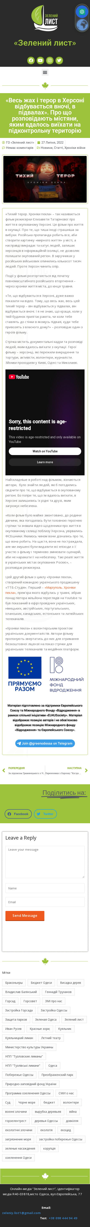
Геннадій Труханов (58, 992)
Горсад (10, 1001)
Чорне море (26, 1102)
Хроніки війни (74, 148)
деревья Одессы (46, 1121)
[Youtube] (40, 60)
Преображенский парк (57, 1075)
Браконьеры (14, 983)
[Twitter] (59, 60)
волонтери (71, 1102)
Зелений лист (74, 1019)
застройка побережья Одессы (60, 1139)
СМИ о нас (66, 1093)
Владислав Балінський (21, 992)
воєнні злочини (16, 1112)
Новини (47, 148)
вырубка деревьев (48, 1112)
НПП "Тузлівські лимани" (22, 1066)
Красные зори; (40, 1029)
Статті (58, 148)
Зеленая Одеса (46, 1019)
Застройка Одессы (54, 1010)
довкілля (72, 1121)
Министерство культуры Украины (29, 1047)
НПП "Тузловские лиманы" (24, 1056)
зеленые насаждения (20, 1148)
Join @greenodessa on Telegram (47, 743)
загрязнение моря (18, 1139)
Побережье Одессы (19, 1075)
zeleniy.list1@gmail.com (21, 1213)
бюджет (49, 1102)
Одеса (52, 1066)
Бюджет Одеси (41, 983)
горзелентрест (15, 1121)
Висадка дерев (70, 983)
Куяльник (64, 1029)
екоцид (66, 1130)
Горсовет (30, 1001)
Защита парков (16, 1019)
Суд (7, 1102)
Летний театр (51, 1038)
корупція (49, 1148)
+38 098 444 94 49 (63, 1218)
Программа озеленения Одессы (27, 1093)
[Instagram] (50, 60)
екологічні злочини (18, 1130)
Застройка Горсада (19, 1010)
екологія (46, 1130)
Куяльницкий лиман (19, 1038)
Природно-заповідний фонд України (30, 1084)
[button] (45, 72)
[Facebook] (31, 60)
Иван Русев (13, 1029)
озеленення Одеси (18, 1158)
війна (73, 1112)
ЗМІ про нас (53, 1001)
